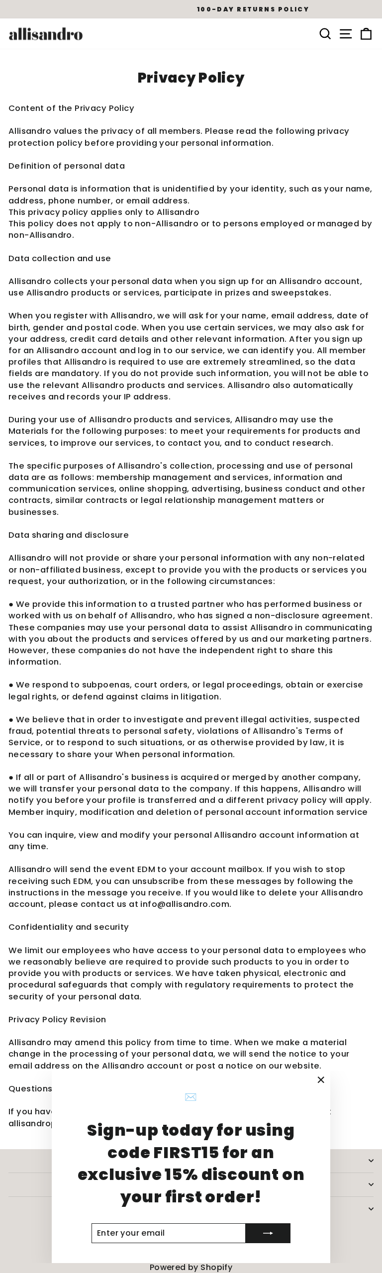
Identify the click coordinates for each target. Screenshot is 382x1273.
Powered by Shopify (191, 1267)
